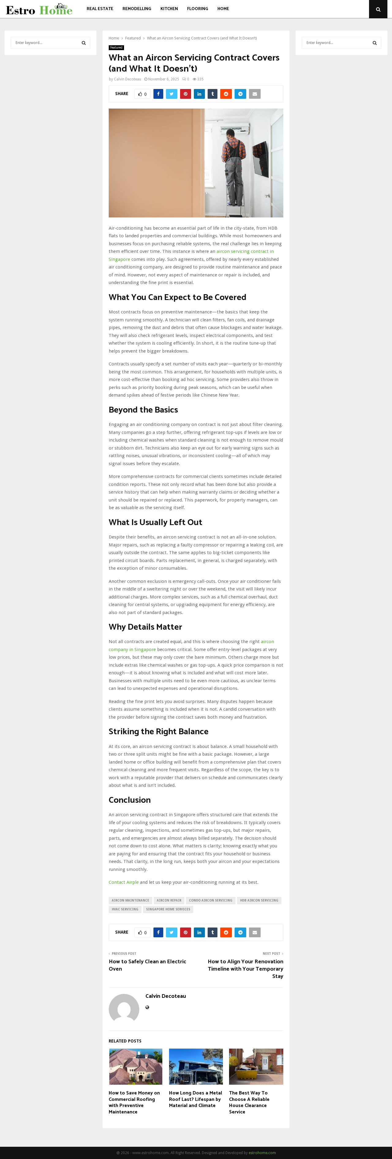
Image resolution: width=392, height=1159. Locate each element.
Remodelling (137, 9)
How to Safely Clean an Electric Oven (147, 965)
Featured (116, 47)
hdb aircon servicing (259, 900)
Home (223, 9)
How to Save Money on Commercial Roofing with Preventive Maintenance (134, 1102)
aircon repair (169, 900)
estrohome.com (262, 1153)
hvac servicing (125, 909)
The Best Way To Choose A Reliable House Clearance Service (249, 1102)
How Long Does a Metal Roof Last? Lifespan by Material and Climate (195, 1099)
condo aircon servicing (210, 900)
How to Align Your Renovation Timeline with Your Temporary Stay (245, 969)
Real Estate (100, 9)
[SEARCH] (83, 43)
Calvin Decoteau (127, 79)
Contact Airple (124, 882)
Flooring (197, 9)
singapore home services (168, 909)
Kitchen (169, 9)
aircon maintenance (130, 900)
